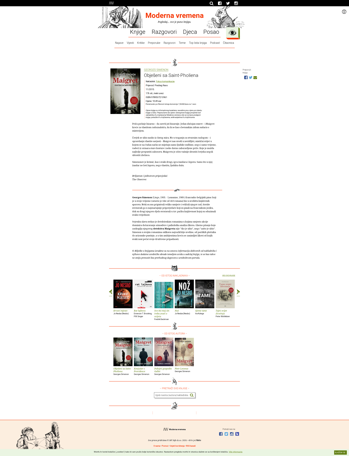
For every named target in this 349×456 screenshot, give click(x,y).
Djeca (190, 31)
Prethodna (110, 293)
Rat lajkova (143, 313)
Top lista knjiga (198, 42)
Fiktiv (198, 440)
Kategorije (232, 32)
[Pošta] (255, 77)
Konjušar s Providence (141, 371)
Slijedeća (238, 293)
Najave (119, 42)
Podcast (215, 42)
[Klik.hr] (237, 434)
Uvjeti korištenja (177, 446)
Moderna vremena (174, 15)
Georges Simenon (156, 69)
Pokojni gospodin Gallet (163, 371)
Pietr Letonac (182, 370)
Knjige (137, 31)
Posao (211, 31)
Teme (182, 42)
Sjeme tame (201, 312)
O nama (157, 446)
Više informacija (235, 452)
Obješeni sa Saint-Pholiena (122, 371)
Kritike (141, 42)
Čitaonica (228, 42)
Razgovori (164, 31)
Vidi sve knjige (228, 275)
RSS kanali (191, 446)
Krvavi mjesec (121, 312)
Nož (182, 312)
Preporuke (154, 42)
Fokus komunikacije (165, 81)
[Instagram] (236, 3)
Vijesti (130, 42)
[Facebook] (220, 3)
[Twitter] (228, 3)
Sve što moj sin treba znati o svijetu (161, 314)
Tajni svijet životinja (223, 313)
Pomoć (165, 446)
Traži (191, 395)
